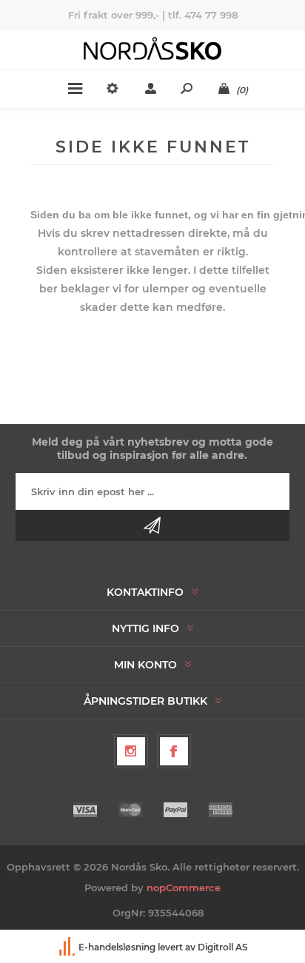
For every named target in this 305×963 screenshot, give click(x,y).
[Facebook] (174, 751)
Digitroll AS (223, 947)
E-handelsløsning (116, 947)
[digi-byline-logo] (68, 947)
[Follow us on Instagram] (131, 751)
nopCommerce (184, 887)
